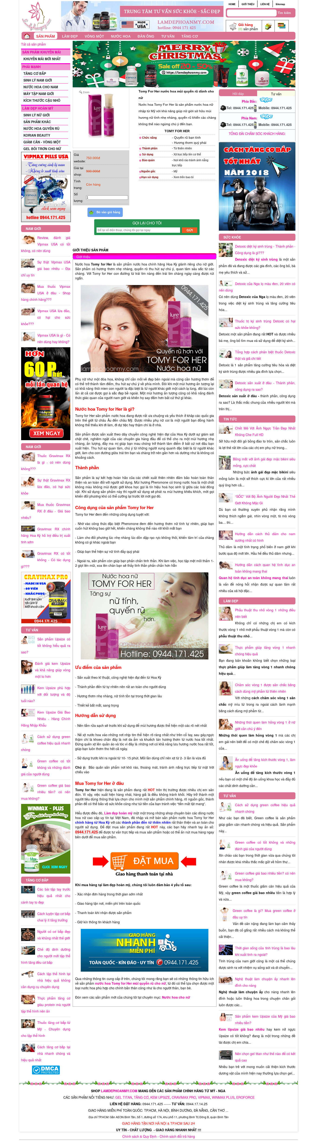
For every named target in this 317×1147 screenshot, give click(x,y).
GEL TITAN (123, 1097)
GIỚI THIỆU (248, 4)
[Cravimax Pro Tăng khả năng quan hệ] (46, 622)
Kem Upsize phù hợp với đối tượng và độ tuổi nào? (45, 694)
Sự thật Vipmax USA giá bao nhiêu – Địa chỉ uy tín (45, 268)
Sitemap (280, 4)
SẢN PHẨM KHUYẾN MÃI (41, 52)
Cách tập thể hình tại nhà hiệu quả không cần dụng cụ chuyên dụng (45, 980)
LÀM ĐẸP (70, 36)
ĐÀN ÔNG (146, 36)
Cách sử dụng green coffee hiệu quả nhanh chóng (45, 743)
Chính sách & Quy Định (139, 1136)
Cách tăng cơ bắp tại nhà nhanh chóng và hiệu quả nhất (45, 1053)
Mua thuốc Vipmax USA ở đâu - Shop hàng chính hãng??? (45, 293)
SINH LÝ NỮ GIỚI (36, 115)
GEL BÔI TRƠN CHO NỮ (42, 148)
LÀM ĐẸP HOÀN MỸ (37, 108)
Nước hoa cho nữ (177, 997)
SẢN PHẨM (45, 36)
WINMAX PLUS (223, 1097)
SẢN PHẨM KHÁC (37, 121)
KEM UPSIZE (160, 1097)
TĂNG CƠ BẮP (34, 73)
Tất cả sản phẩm (33, 44)
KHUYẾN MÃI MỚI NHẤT (42, 58)
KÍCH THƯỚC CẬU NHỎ (41, 100)
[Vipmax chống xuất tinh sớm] (46, 220)
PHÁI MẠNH (31, 66)
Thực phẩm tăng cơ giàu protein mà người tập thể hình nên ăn (45, 1004)
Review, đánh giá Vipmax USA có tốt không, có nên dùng (45, 244)
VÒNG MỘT (94, 36)
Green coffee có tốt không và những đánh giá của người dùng (45, 767)
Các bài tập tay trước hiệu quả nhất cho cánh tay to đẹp (45, 895)
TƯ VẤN (168, 36)
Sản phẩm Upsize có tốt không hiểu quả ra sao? (45, 645)
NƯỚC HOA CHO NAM (40, 87)
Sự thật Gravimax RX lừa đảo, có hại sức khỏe (45, 486)
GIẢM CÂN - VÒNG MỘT (42, 142)
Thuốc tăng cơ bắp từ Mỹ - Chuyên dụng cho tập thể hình (45, 1029)
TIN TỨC (230, 419)
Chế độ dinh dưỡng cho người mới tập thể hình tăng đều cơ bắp (45, 956)
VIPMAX (204, 1097)
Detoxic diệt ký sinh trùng (256, 259)
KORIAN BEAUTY (36, 135)
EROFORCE (245, 1097)
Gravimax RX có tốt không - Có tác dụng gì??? (45, 560)
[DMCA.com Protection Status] (46, 1073)
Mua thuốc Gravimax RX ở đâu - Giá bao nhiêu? (45, 511)
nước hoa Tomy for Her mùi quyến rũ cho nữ (130, 983)
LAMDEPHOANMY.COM (119, 1090)
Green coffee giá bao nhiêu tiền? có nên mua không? (45, 792)
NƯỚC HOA (121, 36)
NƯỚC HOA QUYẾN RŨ (41, 128)
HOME (232, 4)
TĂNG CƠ (189, 36)
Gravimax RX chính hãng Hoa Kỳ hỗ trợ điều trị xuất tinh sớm (45, 535)
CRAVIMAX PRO (184, 1097)
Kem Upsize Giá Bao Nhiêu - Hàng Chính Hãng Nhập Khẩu (45, 719)
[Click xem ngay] (45, 439)
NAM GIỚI (33, 228)
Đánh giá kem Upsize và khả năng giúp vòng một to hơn (52, 670)
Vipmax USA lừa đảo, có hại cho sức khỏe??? (45, 317)
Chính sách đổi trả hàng (177, 1136)
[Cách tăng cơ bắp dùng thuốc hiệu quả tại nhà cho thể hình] (257, 229)
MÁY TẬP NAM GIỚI (38, 93)
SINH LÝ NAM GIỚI (37, 80)
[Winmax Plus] (45, 872)
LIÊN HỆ (265, 4)
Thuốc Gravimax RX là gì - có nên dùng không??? (45, 462)
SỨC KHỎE (232, 237)
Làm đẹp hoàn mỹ (118, 813)
